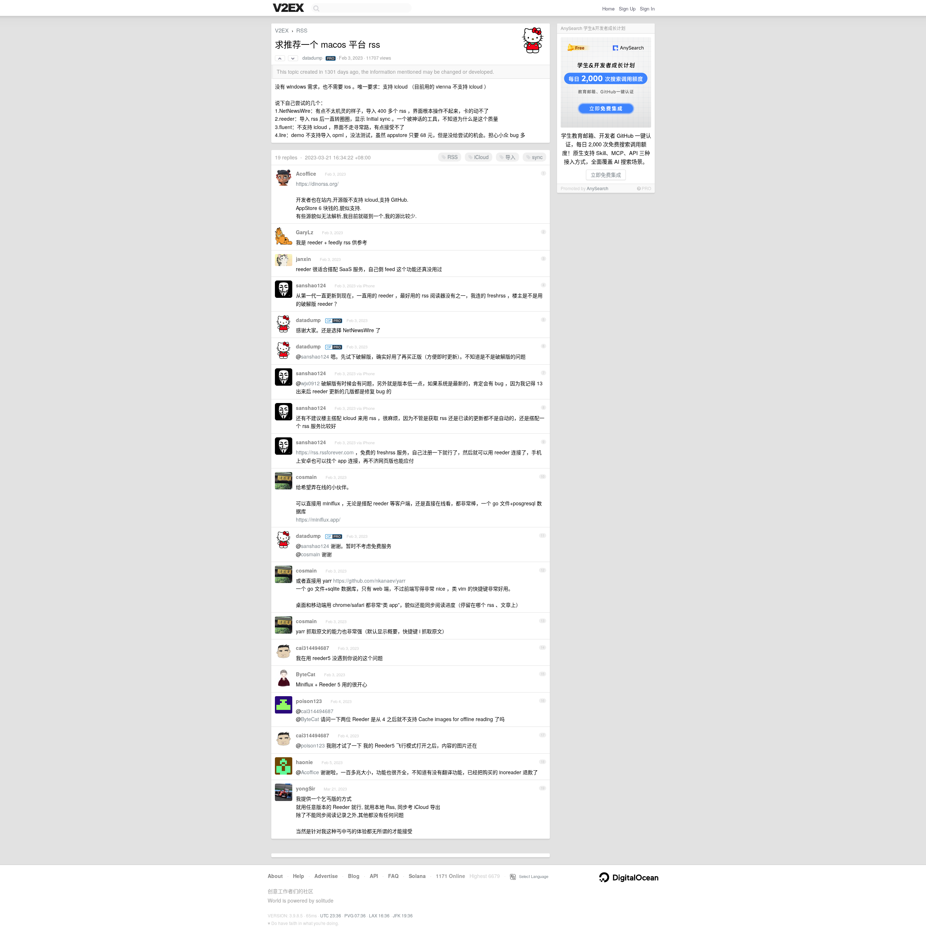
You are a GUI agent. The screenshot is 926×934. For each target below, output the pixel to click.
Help (298, 875)
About (275, 875)
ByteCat (305, 674)
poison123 (309, 700)
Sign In (647, 8)
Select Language (532, 876)
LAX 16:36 (379, 915)
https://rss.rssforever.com (325, 452)
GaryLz (304, 232)
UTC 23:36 (330, 915)
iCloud (481, 156)
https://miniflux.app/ (318, 519)
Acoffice (306, 173)
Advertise (326, 875)
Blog (354, 875)
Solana (417, 875)
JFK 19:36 (403, 915)
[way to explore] (289, 8)
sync (537, 156)
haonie (304, 762)
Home (608, 8)
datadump (312, 58)
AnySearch (597, 188)
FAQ (393, 875)
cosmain (306, 476)
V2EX (282, 30)
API (374, 875)
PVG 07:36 (355, 915)
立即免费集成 (606, 174)
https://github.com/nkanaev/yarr (369, 580)
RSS (301, 30)
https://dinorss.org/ (317, 183)
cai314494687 (312, 647)
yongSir (305, 788)
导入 (509, 156)
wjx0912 (310, 383)
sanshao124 (311, 285)
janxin (303, 258)
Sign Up (627, 8)
